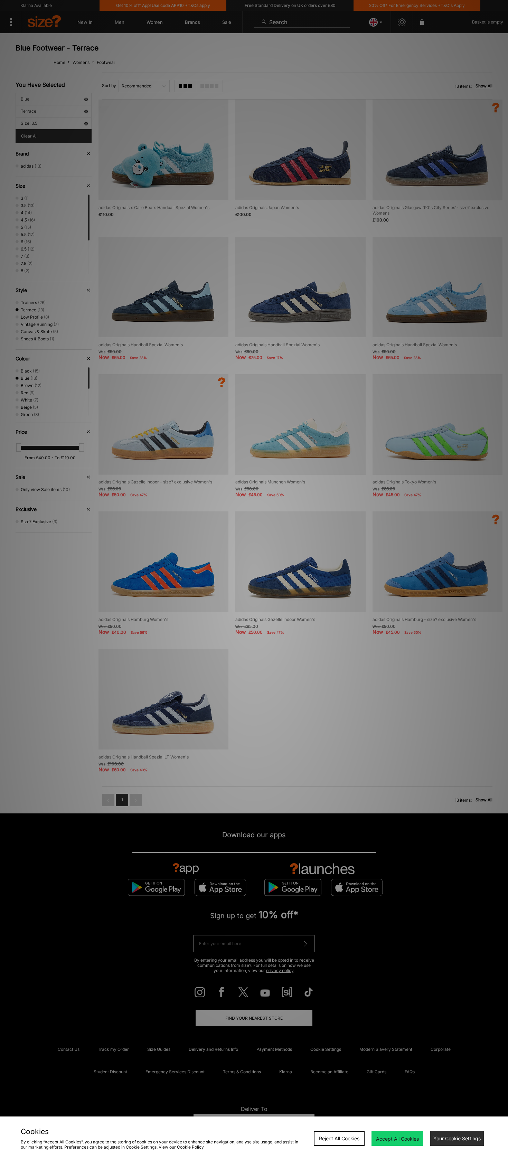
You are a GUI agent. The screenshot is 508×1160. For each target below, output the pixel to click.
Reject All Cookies (339, 1138)
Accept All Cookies (397, 1139)
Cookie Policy (190, 1147)
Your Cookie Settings (457, 1138)
